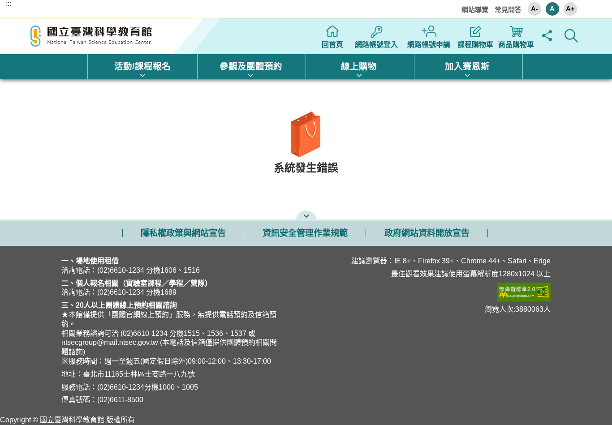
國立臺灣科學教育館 (92, 36)
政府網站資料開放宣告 (427, 233)
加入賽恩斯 (467, 66)
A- (534, 9)
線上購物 (359, 66)
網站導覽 (474, 9)
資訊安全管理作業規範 (305, 233)
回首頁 (332, 44)
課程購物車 (475, 44)
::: (8, 3)
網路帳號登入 (376, 44)
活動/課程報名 (142, 66)
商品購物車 (516, 44)
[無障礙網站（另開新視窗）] (441, 292)
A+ (570, 9)
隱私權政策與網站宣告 (183, 233)
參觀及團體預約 (251, 66)
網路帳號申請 (428, 44)
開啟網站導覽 (306, 214)
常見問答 (508, 9)
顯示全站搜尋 (571, 36)
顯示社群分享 (547, 36)
